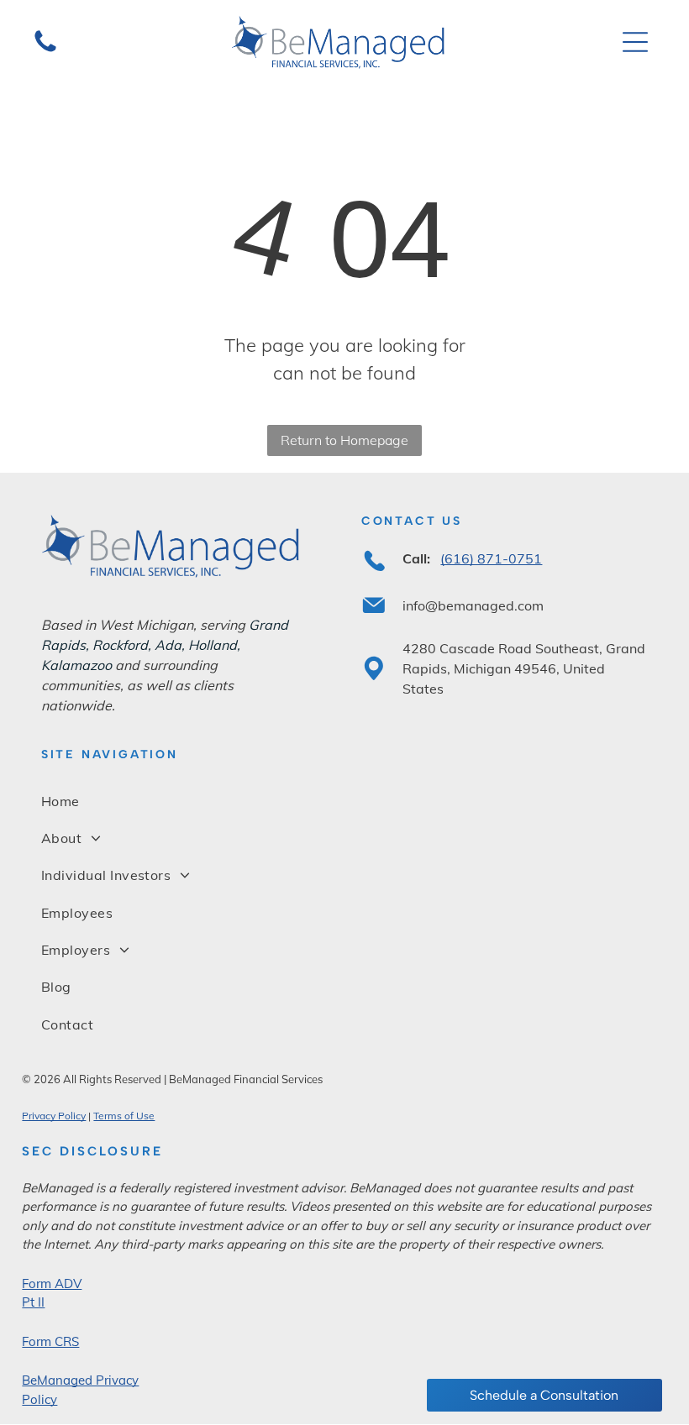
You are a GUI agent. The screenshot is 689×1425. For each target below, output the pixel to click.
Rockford (120, 645)
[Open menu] (635, 42)
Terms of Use (124, 1115)
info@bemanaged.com (473, 605)
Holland (212, 645)
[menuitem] (344, 800)
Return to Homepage (344, 440)
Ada (168, 645)
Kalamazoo (76, 665)
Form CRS (50, 1341)
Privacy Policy (54, 1115)
